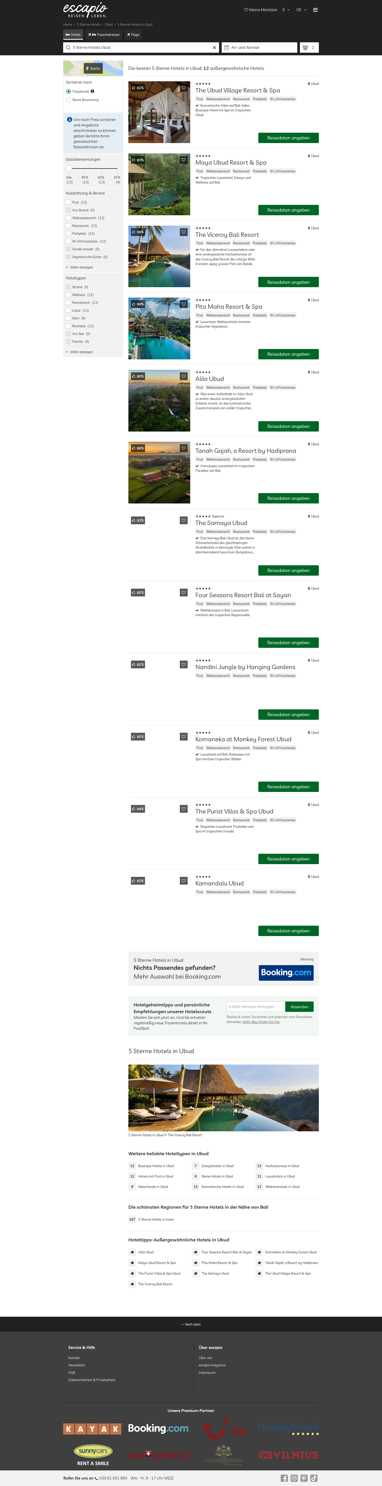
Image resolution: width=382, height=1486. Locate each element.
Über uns (205, 1358)
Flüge (135, 34)
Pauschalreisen (108, 34)
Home (67, 24)
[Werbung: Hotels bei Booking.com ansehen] (286, 973)
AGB (71, 1372)
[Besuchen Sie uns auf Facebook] (284, 1478)
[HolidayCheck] (289, 1429)
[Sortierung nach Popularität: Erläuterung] (92, 91)
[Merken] (184, 88)
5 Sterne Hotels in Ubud (134, 24)
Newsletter (76, 1365)
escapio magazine (212, 1365)
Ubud (109, 24)
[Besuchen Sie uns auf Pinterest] (304, 1478)
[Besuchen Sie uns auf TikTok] (314, 1478)
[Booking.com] (158, 1428)
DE (299, 9)
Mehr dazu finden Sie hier (261, 1022)
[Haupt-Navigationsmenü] (315, 10)
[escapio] (85, 9)
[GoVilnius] (289, 1455)
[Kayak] (93, 1429)
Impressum (207, 1372)
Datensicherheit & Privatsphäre (91, 1380)
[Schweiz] (158, 1455)
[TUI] (224, 1428)
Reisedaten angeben (288, 138)
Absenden (299, 1006)
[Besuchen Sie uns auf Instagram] (294, 1478)
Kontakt (74, 1358)
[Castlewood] (224, 1454)
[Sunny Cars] (93, 1454)
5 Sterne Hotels (88, 24)
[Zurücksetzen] (214, 47)
